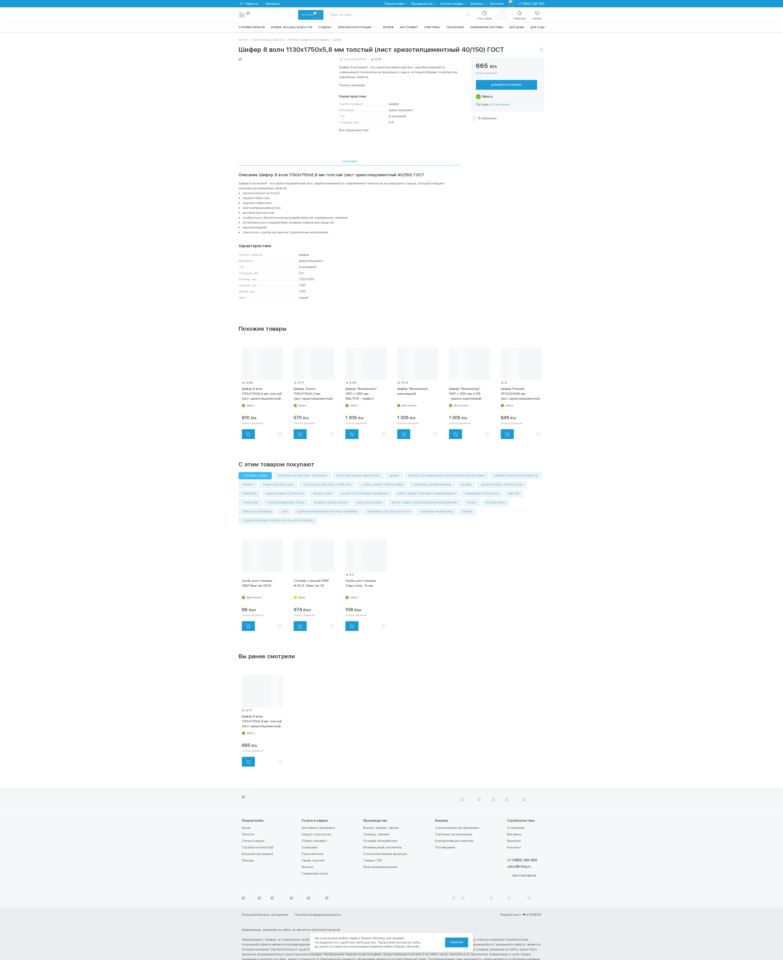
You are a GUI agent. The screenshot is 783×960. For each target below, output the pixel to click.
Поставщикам (445, 847)
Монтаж (307, 867)
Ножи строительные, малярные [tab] (364, 493)
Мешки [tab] (467, 511)
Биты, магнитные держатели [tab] (358, 475)
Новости (248, 834)
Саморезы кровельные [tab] (436, 511)
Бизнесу (477, 4)
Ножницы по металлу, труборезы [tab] (302, 475)
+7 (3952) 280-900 (522, 860)
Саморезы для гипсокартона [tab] (388, 511)
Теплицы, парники (376, 834)
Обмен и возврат (314, 841)
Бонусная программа (257, 854)
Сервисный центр (315, 873)
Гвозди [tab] (466, 484)
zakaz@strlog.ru (519, 866)
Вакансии (514, 841)
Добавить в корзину (506, 84)
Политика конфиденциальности (429, 915)
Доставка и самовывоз (318, 828)
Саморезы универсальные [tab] (432, 484)
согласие (336, 946)
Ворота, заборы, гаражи (381, 828)
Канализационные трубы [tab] (286, 502)
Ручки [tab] (471, 502)
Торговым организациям (453, 834)
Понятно (456, 942)
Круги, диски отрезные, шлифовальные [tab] (427, 493)
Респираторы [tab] (494, 502)
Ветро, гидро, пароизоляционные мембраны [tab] (424, 502)
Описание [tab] (349, 161)
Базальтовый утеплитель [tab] (285, 493)
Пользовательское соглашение (377, 915)
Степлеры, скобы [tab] (255, 475)
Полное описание (352, 85)
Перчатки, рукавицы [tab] (257, 511)
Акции (246, 828)
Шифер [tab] (394, 475)
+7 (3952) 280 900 (531, 4)
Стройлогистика (520, 821)
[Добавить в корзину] (248, 434)
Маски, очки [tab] (322, 493)
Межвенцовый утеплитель (382, 847)
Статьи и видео (253, 841)
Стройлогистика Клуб (257, 847)
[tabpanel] (350, 236)
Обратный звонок (524, 875)
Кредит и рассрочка (316, 834)
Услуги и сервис (451, 4)
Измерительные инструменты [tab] (516, 475)
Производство (422, 4)
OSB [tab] (284, 511)
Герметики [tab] (250, 502)
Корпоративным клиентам (454, 841)
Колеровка (309, 847)
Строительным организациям (457, 828)
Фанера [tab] (248, 484)
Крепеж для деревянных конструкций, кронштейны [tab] (446, 475)
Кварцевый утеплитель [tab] (482, 493)
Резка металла (312, 854)
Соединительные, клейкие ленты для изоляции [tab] (278, 520)
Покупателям (394, 4)
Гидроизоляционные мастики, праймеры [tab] (327, 511)
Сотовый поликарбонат (380, 841)
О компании (515, 828)
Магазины (514, 834)
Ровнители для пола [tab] (278, 484)
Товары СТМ (372, 860)
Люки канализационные (380, 867)
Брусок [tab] (514, 493)
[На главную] (261, 15)
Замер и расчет (313, 860)
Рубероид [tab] (249, 493)
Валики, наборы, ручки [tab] (330, 502)
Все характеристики (353, 130)
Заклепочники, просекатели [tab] (502, 484)
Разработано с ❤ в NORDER (520, 915)
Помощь (248, 860)
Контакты (497, 4)
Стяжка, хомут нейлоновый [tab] (382, 484)
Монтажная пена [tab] (369, 502)
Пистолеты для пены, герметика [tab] (327, 484)
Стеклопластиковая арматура (385, 854)
